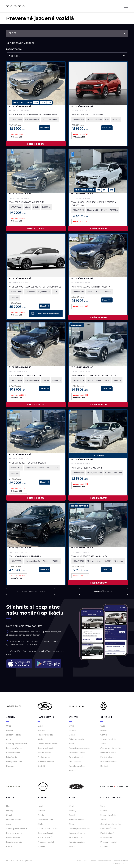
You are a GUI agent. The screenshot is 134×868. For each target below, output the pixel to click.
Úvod (8, 725)
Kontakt (10, 766)
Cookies (93, 860)
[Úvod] (13, 706)
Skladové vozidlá (13, 734)
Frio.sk (29, 860)
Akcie (8, 739)
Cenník (72, 734)
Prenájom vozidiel (14, 761)
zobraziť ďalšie (101, 591)
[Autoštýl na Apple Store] (19, 663)
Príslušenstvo (12, 757)
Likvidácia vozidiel (104, 860)
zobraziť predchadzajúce (32, 591)
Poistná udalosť (13, 752)
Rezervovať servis (14, 748)
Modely (9, 730)
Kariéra (79, 860)
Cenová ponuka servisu (16, 743)
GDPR (85, 860)
